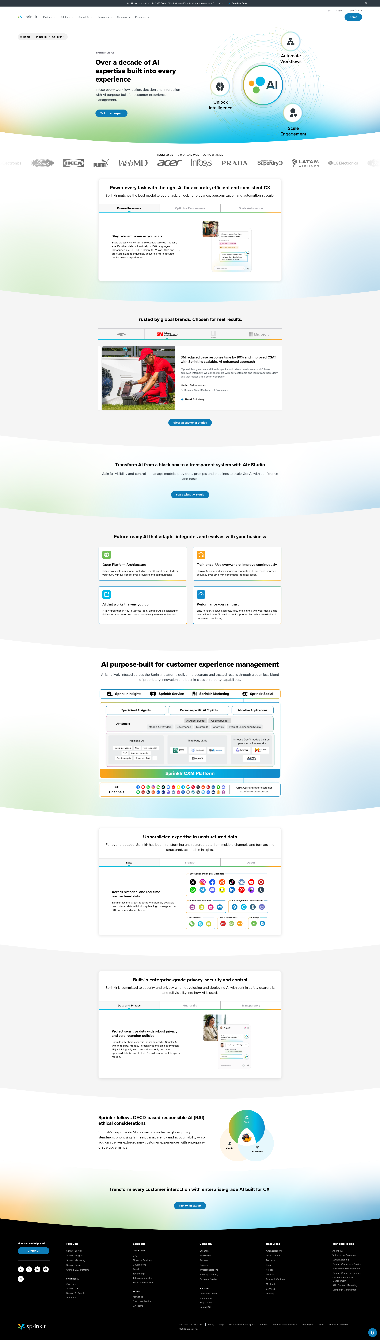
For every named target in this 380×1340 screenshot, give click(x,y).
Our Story (204, 1250)
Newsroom (205, 1255)
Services (270, 1288)
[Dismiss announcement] (366, 3)
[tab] (129, 208)
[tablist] (190, 208)
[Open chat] (372, 1332)
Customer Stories (208, 1279)
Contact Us (34, 1250)
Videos (269, 1269)
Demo (353, 17)
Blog (268, 1265)
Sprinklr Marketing (75, 1260)
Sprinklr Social (73, 1265)
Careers (204, 1265)
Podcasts (270, 1260)
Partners (204, 1260)
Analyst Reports (274, 1250)
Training (270, 1293)
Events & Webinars (275, 1279)
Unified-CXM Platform (77, 1269)
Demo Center (273, 1255)
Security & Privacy (209, 1274)
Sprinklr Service (74, 1250)
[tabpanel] (190, 247)
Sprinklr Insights (74, 1255)
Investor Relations (209, 1269)
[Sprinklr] (27, 17)
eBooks (270, 1274)
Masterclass (272, 1284)
